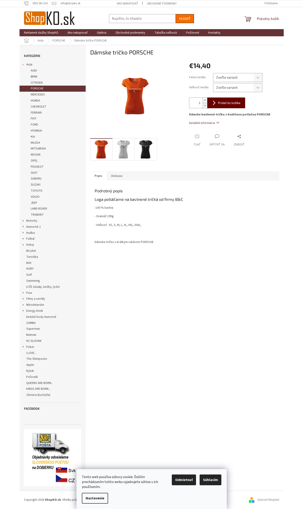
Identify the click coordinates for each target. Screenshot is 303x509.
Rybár (30, 371)
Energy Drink (34, 311)
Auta (29, 64)
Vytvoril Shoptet (268, 500)
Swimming (33, 281)
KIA (33, 136)
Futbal (30, 238)
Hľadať (184, 18)
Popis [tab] (98, 176)
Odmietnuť (184, 479)
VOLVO (35, 197)
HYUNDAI (36, 130)
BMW (34, 76)
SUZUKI (35, 184)
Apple (30, 365)
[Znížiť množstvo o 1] (205, 105)
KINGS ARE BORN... (38, 389)
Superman (33, 329)
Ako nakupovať (127, 4)
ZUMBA (31, 323)
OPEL (34, 160)
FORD (34, 124)
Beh (28, 263)
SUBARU (36, 178)
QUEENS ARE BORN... (39, 383)
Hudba (30, 233)
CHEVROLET (38, 106)
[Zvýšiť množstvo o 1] (205, 100)
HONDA (35, 100)
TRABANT (37, 214)
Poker (30, 347)
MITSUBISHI (38, 148)
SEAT (34, 173)
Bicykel (31, 251)
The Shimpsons (36, 359)
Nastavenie (95, 498)
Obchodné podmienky (162, 4)
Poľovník (32, 377)
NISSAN (35, 154)
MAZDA (35, 143)
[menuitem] (41, 32)
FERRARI (36, 112)
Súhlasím (210, 479)
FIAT (34, 118)
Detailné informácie (202, 123)
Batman (31, 335)
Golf (29, 275)
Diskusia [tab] (116, 176)
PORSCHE (37, 88)
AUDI (34, 70)
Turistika (32, 257)
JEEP (34, 203)
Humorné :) (33, 227)
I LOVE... (31, 353)
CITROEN (37, 82)
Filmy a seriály (35, 299)
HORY (30, 268)
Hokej (30, 245)
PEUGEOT (37, 167)
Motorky (31, 221)
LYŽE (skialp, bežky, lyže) (43, 287)
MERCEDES (38, 94)
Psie (29, 293)
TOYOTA (36, 190)
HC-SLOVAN (33, 341)
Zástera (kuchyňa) (38, 395)
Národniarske (35, 305)
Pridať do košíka (229, 103)
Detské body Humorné (41, 317)
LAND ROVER (39, 208)
